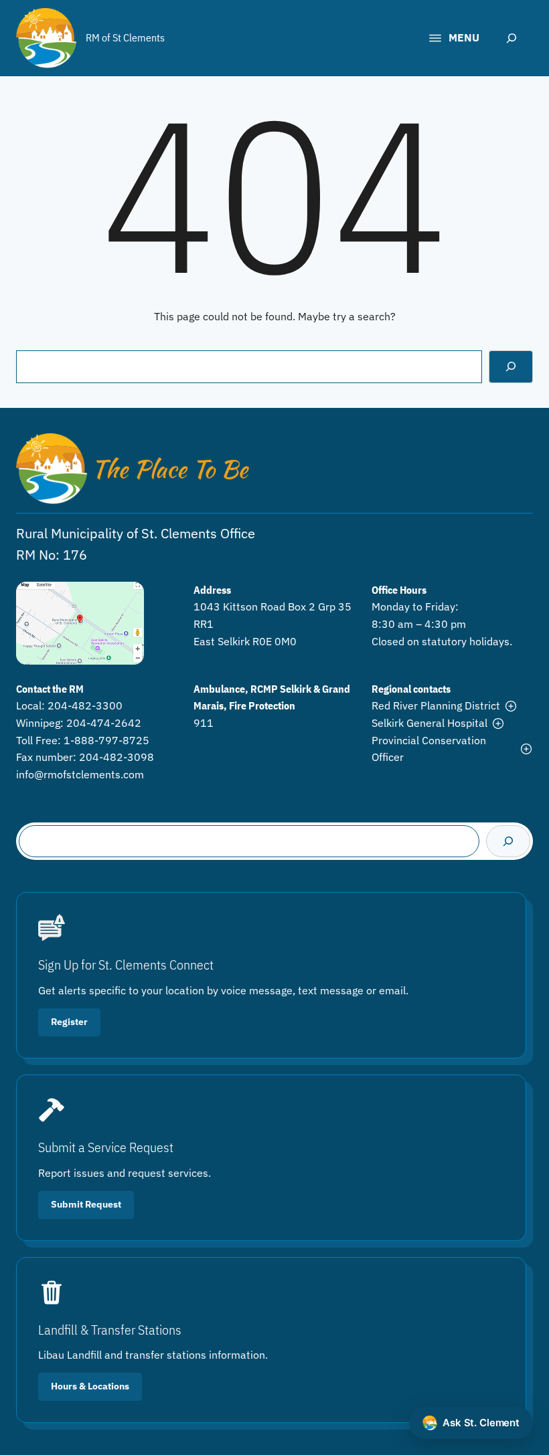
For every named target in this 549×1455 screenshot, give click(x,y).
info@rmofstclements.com (80, 774)
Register (69, 1022)
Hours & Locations (90, 1386)
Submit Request (86, 1204)
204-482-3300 (85, 705)
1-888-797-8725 (106, 740)
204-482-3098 (116, 757)
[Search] (511, 366)
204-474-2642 (103, 723)
